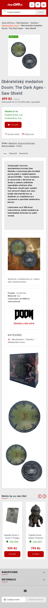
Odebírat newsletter (35, 600)
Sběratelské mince (16, 342)
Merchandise (18, 339)
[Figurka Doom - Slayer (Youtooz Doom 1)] (36, 515)
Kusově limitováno (26, 143)
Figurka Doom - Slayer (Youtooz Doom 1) (35, 537)
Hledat (40, 12)
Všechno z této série (24, 323)
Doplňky (29, 339)
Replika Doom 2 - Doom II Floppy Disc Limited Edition (12, 537)
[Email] (25, 591)
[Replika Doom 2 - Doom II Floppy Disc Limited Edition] (12, 515)
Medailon (13, 143)
